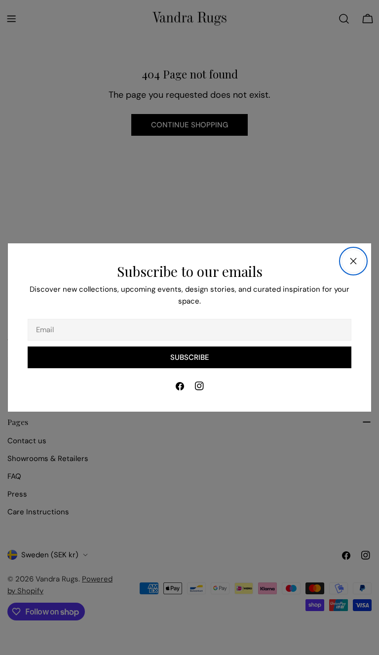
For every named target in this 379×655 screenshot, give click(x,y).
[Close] (353, 261)
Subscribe (189, 357)
